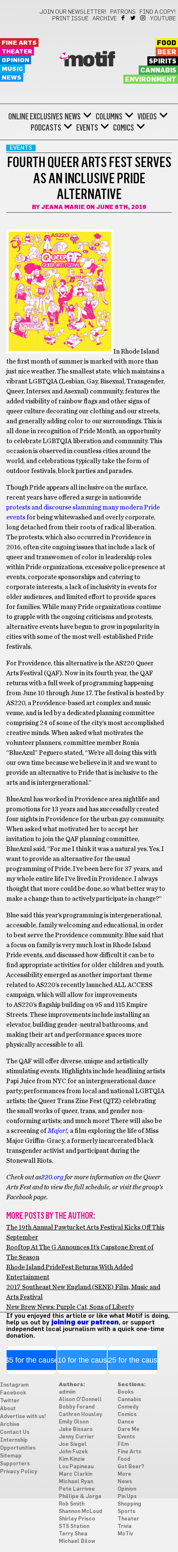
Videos (147, 116)
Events (87, 128)
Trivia (125, 1526)
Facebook (123, 17)
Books (126, 1392)
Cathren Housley (80, 1414)
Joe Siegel (73, 1444)
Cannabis (158, 70)
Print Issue (70, 19)
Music (12, 69)
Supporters (15, 1464)
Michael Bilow (77, 1541)
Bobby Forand (77, 1407)
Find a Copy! (158, 12)
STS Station (74, 1526)
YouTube (163, 19)
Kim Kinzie (72, 1459)
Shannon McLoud (80, 1511)
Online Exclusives (35, 116)
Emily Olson (74, 1422)
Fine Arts (19, 43)
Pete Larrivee (77, 1489)
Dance (126, 1422)
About (8, 1408)
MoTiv (125, 1534)
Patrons (123, 12)
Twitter (133, 17)
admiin (67, 1392)
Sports (126, 1511)
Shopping (129, 1504)
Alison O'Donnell (80, 1399)
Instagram (143, 17)
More (124, 1474)
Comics (123, 128)
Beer (166, 52)
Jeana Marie (63, 207)
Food (166, 43)
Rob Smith (71, 1504)
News (12, 78)
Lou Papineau (76, 1467)
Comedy (128, 1407)
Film (123, 1444)
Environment (150, 79)
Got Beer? (131, 1467)
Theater (17, 51)
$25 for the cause (132, 1360)
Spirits (162, 61)
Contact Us (14, 1432)
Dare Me (129, 1429)
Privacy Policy (18, 1471)
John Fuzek (73, 1452)
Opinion (15, 60)
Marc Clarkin (75, 1474)
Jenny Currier (76, 1437)
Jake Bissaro (76, 1429)
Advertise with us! (23, 1416)
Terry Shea (73, 1534)
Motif (89, 60)
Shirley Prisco (77, 1519)
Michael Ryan (76, 1481)
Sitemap (11, 1456)
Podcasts (46, 128)
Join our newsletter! (72, 12)
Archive (104, 19)
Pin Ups (127, 1496)
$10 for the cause (82, 1360)
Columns (109, 116)
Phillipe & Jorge (80, 1496)
